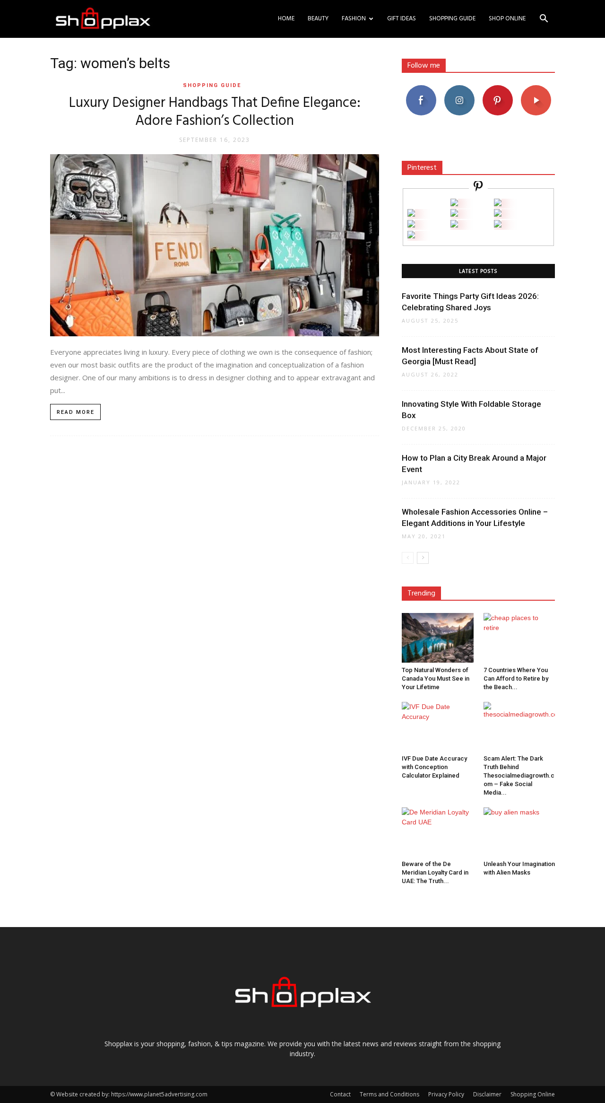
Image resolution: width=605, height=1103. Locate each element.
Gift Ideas (401, 19)
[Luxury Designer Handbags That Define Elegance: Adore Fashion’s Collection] (214, 245)
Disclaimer (487, 1094)
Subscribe (536, 88)
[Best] (497, 224)
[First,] (411, 214)
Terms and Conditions (389, 1094)
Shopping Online (532, 1094)
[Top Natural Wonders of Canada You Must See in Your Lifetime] (438, 637)
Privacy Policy (446, 1094)
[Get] (497, 203)
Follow (459, 88)
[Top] (411, 235)
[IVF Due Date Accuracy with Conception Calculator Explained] (438, 726)
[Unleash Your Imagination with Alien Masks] (519, 832)
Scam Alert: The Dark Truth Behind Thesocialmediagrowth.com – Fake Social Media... (519, 775)
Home (286, 19)
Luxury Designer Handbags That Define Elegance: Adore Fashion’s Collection (215, 112)
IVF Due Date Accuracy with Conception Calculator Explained (434, 767)
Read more (76, 412)
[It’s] (411, 224)
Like (420, 88)
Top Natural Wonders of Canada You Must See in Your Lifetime (435, 678)
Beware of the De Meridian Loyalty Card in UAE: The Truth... (435, 872)
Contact (340, 1094)
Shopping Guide (452, 19)
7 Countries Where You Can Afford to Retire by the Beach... (516, 678)
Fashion (354, 19)
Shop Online (507, 19)
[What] (454, 203)
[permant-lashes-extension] (454, 224)
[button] (543, 19)
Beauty (318, 19)
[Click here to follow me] (478, 187)
